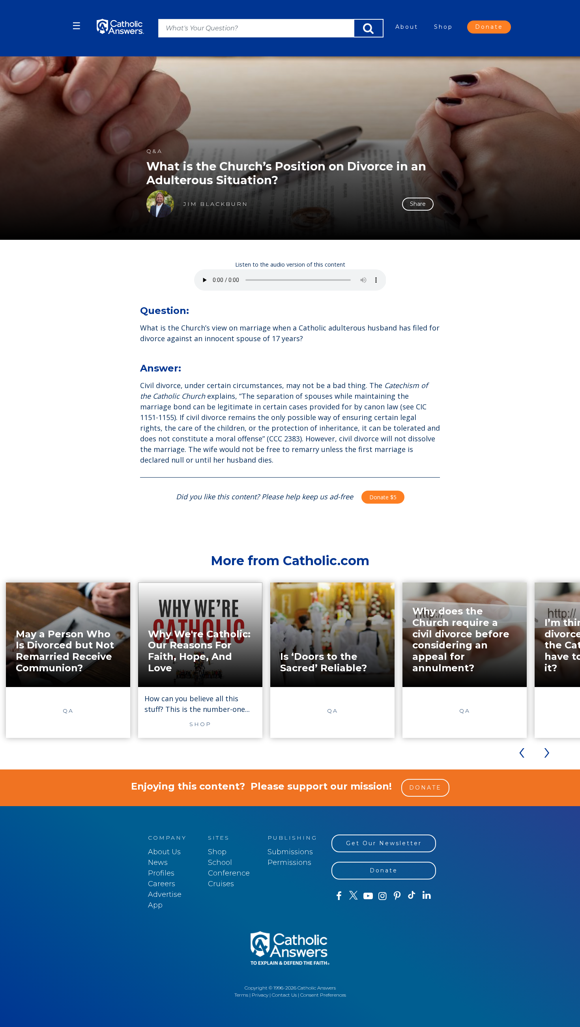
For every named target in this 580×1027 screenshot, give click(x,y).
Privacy (260, 995)
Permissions (289, 862)
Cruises (221, 883)
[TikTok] (411, 896)
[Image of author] (160, 204)
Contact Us (284, 995)
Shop (443, 26)
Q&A (154, 151)
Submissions (290, 852)
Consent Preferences (323, 995)
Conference (229, 873)
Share (418, 203)
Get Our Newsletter (384, 843)
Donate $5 (383, 497)
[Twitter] (353, 896)
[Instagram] (382, 896)
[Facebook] (338, 896)
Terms (241, 995)
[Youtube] (368, 896)
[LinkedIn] (426, 895)
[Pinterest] (397, 896)
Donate (489, 26)
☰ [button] (76, 26)
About (406, 26)
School (220, 862)
